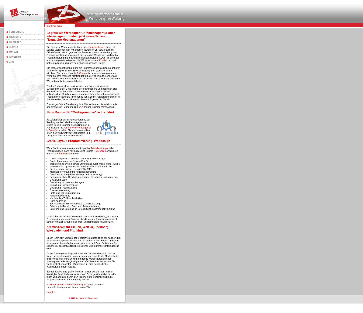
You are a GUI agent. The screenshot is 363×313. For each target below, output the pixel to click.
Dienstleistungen (96, 47)
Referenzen (100, 151)
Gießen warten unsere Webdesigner (67, 284)
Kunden (103, 60)
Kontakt (63, 153)
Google (83, 73)
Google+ (51, 292)
